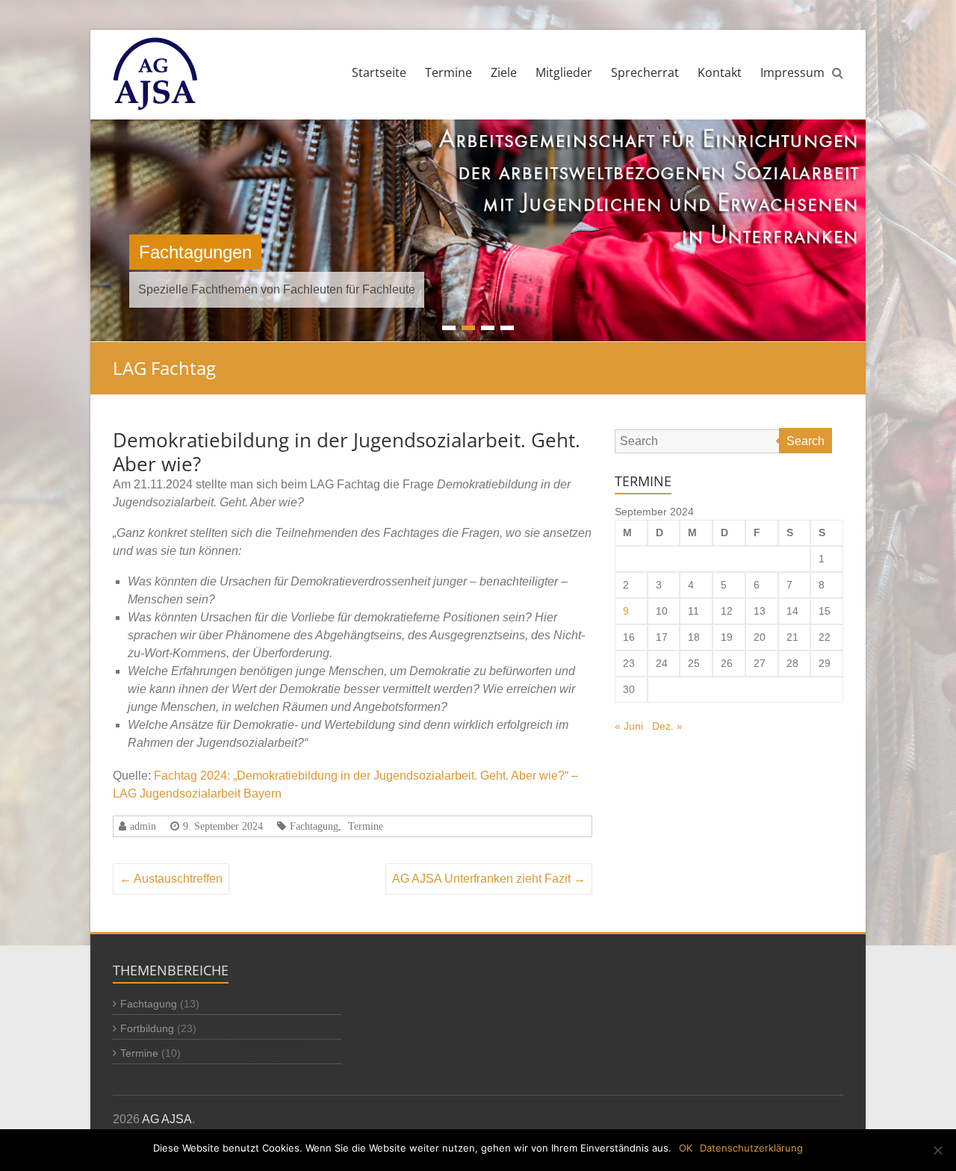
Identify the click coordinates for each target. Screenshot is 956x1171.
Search (805, 441)
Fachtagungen (195, 252)
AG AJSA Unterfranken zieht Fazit (489, 878)
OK (685, 1148)
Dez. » (667, 726)
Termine (448, 72)
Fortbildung (147, 1028)
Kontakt (720, 72)
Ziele (504, 72)
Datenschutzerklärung (751, 1148)
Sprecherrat (645, 72)
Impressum (792, 72)
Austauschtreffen (171, 878)
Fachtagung (314, 826)
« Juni (629, 726)
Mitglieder (564, 72)
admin (143, 826)
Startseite (379, 72)
